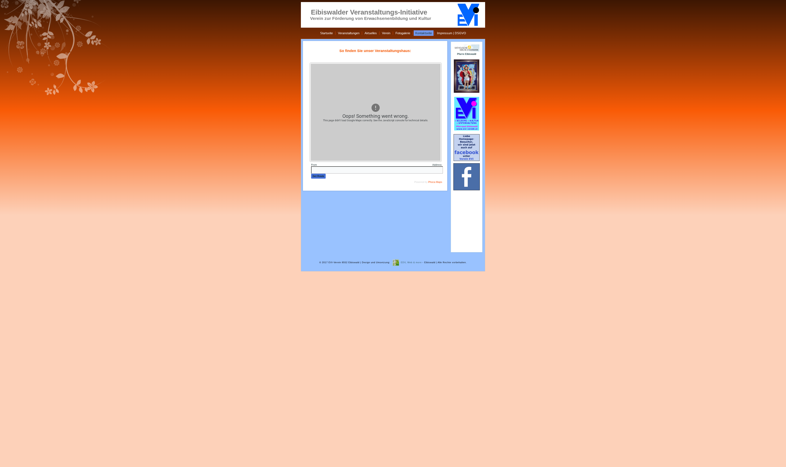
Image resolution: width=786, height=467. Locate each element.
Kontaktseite (423, 33)
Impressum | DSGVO (451, 33)
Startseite (326, 33)
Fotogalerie (402, 33)
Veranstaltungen (348, 33)
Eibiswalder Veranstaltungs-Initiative (369, 12)
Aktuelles (371, 33)
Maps (439, 182)
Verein (386, 33)
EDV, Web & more (411, 262)
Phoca (431, 182)
